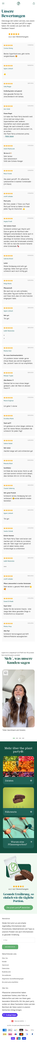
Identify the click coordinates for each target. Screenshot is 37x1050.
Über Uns (5, 958)
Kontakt (4, 961)
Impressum (5, 965)
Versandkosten (6, 975)
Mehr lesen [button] (9, 136)
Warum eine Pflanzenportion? (17, 843)
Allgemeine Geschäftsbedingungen (13, 979)
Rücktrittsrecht (6, 972)
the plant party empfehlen (10, 982)
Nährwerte (11, 812)
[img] (8, 45)
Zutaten (9, 780)
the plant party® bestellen (18, 907)
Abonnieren (10, 947)
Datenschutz (5, 968)
